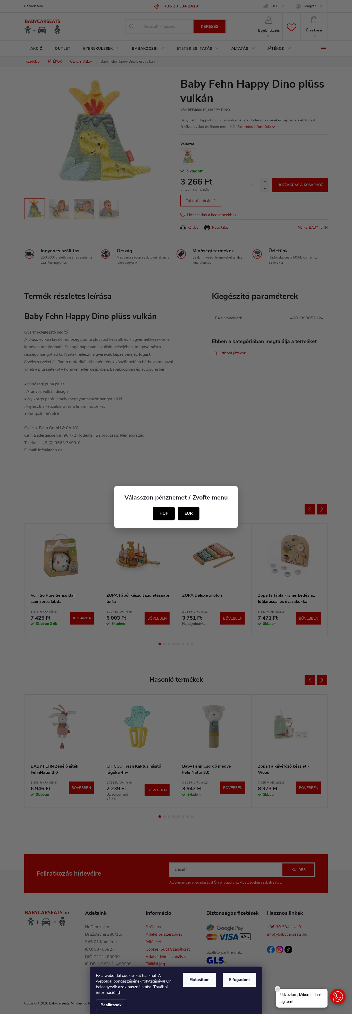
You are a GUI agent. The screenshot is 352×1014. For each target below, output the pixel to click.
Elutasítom (199, 980)
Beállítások (111, 1005)
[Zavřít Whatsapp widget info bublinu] (277, 989)
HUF (164, 513)
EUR (189, 513)
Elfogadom (239, 980)
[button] (338, 996)
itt (118, 992)
